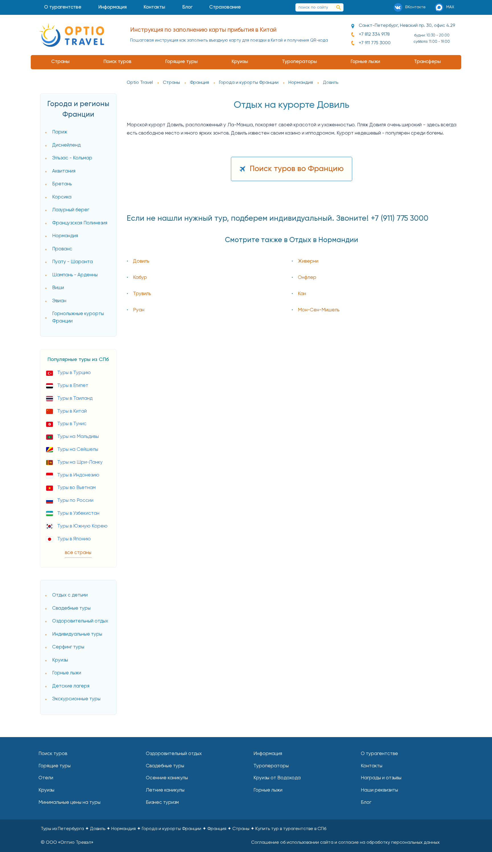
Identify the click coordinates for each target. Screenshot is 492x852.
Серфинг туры (68, 647)
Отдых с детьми (70, 595)
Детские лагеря (70, 686)
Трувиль (142, 293)
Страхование (225, 7)
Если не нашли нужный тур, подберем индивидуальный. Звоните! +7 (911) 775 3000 (278, 218)
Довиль (141, 261)
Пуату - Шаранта (72, 261)
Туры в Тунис (72, 423)
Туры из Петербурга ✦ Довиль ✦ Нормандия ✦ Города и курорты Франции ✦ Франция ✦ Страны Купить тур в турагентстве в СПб (183, 829)
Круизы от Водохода (277, 778)
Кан (302, 293)
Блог (187, 7)
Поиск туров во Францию (297, 169)
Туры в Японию (74, 539)
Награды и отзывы (381, 778)
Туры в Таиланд (75, 398)
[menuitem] (63, 7)
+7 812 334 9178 (374, 34)
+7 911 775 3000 (375, 43)
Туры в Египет (72, 385)
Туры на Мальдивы (78, 436)
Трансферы (427, 61)
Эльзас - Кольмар (72, 158)
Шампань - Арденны (75, 275)
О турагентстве (62, 7)
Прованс (62, 249)
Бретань (62, 184)
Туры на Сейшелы (77, 449)
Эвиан (59, 301)
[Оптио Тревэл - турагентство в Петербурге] (71, 35)
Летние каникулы (165, 790)
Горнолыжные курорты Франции (78, 317)
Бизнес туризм (162, 802)
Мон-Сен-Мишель (318, 310)
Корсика (61, 197)
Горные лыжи (365, 61)
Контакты (154, 7)
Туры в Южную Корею (82, 526)
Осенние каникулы (167, 778)
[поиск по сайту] (338, 7)
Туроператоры (299, 61)
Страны (60, 61)
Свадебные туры (71, 608)
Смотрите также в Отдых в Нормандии (291, 240)
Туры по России (75, 500)
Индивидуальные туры (77, 634)
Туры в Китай (72, 411)
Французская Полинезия (79, 223)
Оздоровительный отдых (80, 621)
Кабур (140, 277)
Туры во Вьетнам (76, 487)
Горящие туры (181, 61)
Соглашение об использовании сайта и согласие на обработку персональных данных (345, 842)
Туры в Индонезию (78, 475)
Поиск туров (117, 61)
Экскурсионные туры (76, 699)
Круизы (239, 61)
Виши (58, 287)
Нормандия (65, 236)
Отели (45, 778)
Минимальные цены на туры (69, 802)
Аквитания (63, 171)
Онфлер (307, 277)
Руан (138, 310)
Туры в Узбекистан (78, 513)
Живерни (308, 261)
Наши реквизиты (379, 790)
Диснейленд (66, 145)
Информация (112, 7)
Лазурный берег (70, 210)
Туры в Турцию (74, 372)
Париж (59, 132)
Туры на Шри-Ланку (80, 462)
